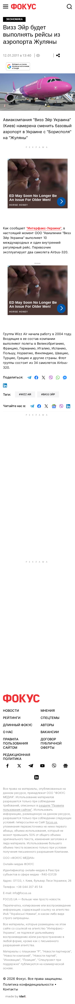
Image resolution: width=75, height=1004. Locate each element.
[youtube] (42, 765)
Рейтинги (11, 718)
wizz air (26, 394)
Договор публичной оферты (51, 743)
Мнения (48, 711)
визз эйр (49, 394)
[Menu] (5, 6)
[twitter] (19, 765)
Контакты (10, 989)
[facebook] (7, 765)
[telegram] (31, 765)
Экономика (14, 19)
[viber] (54, 765)
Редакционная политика (16, 757)
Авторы (47, 725)
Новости (11, 711)
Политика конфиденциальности (28, 984)
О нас (8, 732)
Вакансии (50, 732)
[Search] (69, 6)
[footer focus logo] (21, 698)
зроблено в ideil (16, 996)
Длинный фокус (17, 725)
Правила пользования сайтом (15, 743)
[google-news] (65, 765)
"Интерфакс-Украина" (43, 228)
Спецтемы (50, 718)
